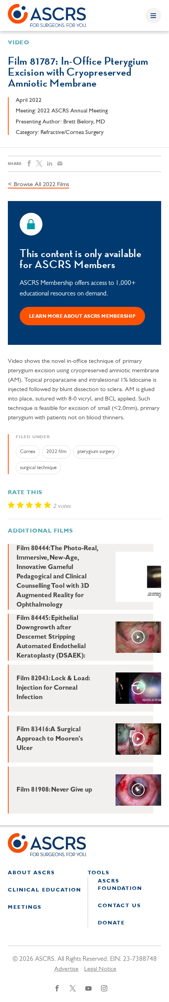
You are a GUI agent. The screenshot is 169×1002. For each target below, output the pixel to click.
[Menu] (153, 16)
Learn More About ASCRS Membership (82, 316)
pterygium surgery (96, 451)
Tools (99, 872)
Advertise (66, 969)
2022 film (56, 451)
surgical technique (38, 467)
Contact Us (119, 905)
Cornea (27, 451)
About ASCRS (31, 872)
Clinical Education (44, 890)
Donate (111, 923)
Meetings (25, 907)
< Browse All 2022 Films (38, 184)
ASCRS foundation (120, 885)
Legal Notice (100, 969)
